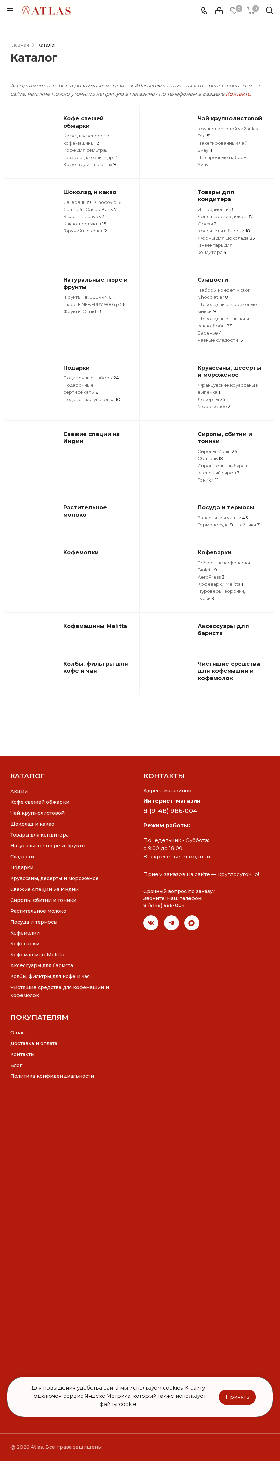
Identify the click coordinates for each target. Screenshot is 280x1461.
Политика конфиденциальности (52, 1076)
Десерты (211, 399)
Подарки (21, 867)
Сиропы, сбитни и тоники (43, 900)
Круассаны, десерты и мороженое (54, 878)
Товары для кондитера (39, 835)
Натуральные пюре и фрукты (47, 846)
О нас (17, 1032)
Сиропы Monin (217, 451)
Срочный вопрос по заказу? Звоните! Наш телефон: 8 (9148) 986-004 (179, 898)
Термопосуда (215, 524)
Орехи (207, 223)
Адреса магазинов (167, 791)
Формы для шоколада (226, 238)
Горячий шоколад (85, 230)
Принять (237, 1397)
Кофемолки (25, 933)
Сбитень (210, 458)
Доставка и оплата (33, 1043)
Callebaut (77, 202)
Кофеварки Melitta (220, 584)
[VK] (150, 922)
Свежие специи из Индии (44, 889)
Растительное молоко (38, 911)
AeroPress (211, 577)
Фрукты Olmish (82, 311)
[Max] (191, 922)
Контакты (238, 94)
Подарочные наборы (91, 377)
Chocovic (108, 202)
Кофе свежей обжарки (39, 802)
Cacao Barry (101, 209)
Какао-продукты (84, 223)
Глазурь (93, 216)
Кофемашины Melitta (37, 955)
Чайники (248, 524)
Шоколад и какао (32, 824)
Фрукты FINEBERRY (87, 297)
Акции (19, 791)
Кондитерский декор (225, 216)
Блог (16, 1065)
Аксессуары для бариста (41, 965)
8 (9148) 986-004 (170, 811)
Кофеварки (24, 944)
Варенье (210, 333)
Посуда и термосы (33, 922)
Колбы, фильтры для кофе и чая (50, 976)
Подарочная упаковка (91, 399)
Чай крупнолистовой (37, 813)
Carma (72, 209)
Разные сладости (220, 340)
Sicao (71, 216)
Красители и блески (224, 230)
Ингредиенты (216, 209)
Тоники (208, 480)
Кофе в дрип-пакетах (89, 164)
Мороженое (214, 406)
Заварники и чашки (223, 517)
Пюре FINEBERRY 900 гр (94, 304)
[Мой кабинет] (219, 10)
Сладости (22, 857)
